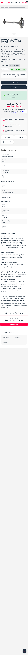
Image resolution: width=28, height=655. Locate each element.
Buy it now (14, 87)
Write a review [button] (14, 324)
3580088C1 (18, 337)
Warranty (21, 137)
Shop (6, 7)
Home (2, 7)
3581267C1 (6, 337)
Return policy (8, 142)
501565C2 (5, 342)
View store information (12, 97)
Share (8, 137)
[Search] (23, 2)
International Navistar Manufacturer (17, 7)
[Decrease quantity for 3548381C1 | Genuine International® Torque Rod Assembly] (2, 69)
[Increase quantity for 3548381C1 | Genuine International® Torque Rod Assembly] (8, 69)
